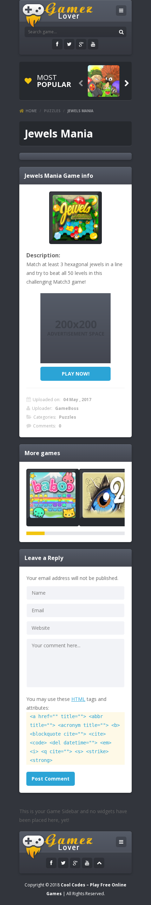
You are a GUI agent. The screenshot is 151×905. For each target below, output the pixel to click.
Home (31, 110)
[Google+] (81, 44)
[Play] (103, 81)
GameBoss (67, 408)
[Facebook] (57, 44)
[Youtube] (93, 44)
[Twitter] (69, 44)
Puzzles (52, 110)
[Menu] (121, 10)
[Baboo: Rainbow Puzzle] (52, 495)
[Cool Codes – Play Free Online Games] (62, 15)
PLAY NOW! (76, 373)
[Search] (121, 31)
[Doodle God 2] (105, 495)
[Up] (99, 863)
